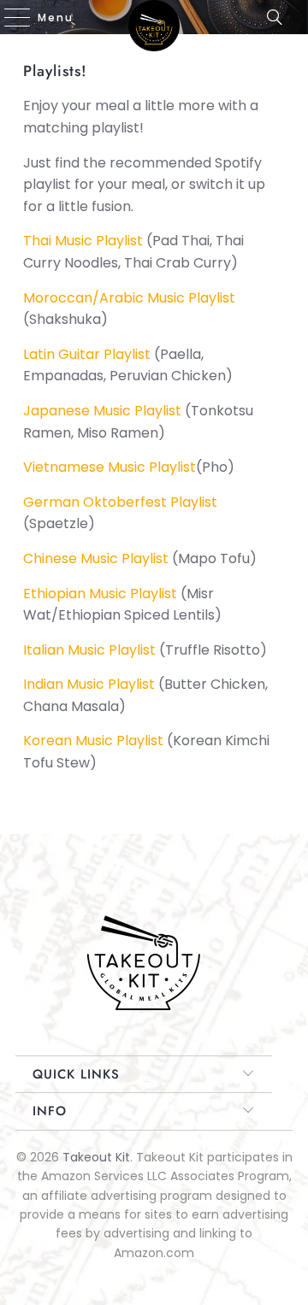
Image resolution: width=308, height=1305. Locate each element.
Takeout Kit (96, 1157)
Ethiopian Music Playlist (100, 593)
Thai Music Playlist (83, 240)
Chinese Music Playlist (96, 558)
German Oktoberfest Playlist (120, 502)
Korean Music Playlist (93, 740)
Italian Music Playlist (89, 650)
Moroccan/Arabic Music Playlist (129, 298)
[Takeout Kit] (154, 17)
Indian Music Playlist (89, 684)
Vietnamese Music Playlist (109, 467)
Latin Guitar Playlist (87, 354)
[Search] (279, 17)
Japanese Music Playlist (102, 410)
